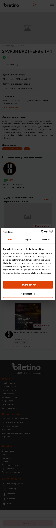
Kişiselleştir (26, 294)
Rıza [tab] (10, 239)
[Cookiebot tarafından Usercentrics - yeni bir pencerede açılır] (41, 232)
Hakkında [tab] (45, 239)
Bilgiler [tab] (28, 239)
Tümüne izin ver (28, 285)
